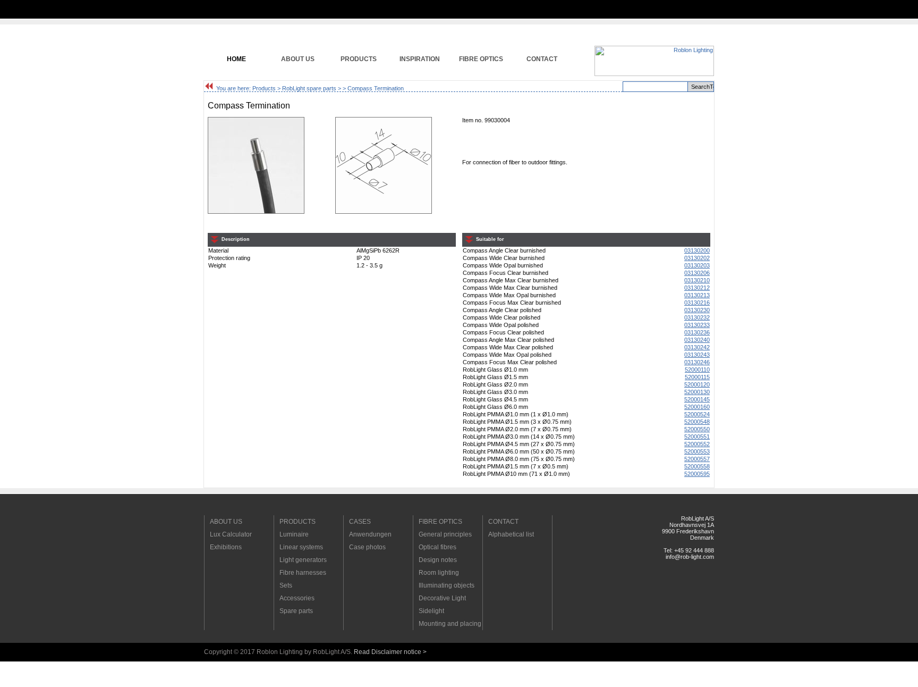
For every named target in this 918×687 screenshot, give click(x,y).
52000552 (697, 444)
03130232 (697, 317)
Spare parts (296, 611)
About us (297, 59)
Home (236, 59)
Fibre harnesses (302, 572)
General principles (445, 534)
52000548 (697, 421)
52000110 (697, 369)
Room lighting (439, 572)
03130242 (697, 347)
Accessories (296, 598)
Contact (541, 59)
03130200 (697, 250)
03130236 (697, 332)
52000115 (697, 377)
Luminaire (294, 534)
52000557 (697, 459)
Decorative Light (442, 598)
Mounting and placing (450, 623)
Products (359, 59)
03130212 (697, 287)
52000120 (697, 384)
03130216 (697, 302)
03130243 (697, 354)
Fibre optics (481, 59)
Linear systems (301, 547)
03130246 (697, 362)
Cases (360, 521)
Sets (285, 585)
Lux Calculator (231, 534)
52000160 (697, 407)
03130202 (697, 258)
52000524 (697, 414)
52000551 (697, 436)
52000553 (697, 451)
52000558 (697, 466)
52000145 (697, 399)
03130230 (697, 310)
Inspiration (420, 59)
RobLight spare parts (309, 88)
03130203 (697, 265)
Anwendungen (370, 534)
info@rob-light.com (690, 557)
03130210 (697, 280)
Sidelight (431, 611)
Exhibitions (226, 547)
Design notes (438, 560)
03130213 (697, 295)
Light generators (303, 560)
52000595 (697, 474)
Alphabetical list (511, 534)
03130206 (697, 273)
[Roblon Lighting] (654, 74)
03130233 (697, 325)
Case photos (367, 547)
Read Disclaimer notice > (390, 652)
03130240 (697, 340)
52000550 (697, 429)
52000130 (697, 392)
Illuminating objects (446, 585)
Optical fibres (437, 547)
